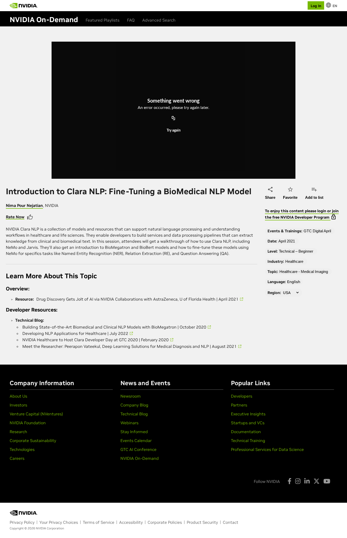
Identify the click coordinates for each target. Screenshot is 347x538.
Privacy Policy (22, 522)
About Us (18, 396)
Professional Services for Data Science (267, 449)
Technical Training (248, 440)
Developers (241, 396)
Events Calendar (136, 440)
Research (18, 431)
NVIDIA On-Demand (139, 458)
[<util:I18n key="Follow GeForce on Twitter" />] (316, 481)
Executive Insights (248, 413)
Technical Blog (134, 413)
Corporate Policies (165, 522)
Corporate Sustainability (33, 440)
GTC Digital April (317, 231)
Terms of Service (98, 522)
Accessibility (131, 522)
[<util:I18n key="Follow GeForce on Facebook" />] (289, 481)
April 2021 (286, 241)
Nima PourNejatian (24, 205)
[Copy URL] (173, 119)
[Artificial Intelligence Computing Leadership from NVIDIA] (24, 5)
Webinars (129, 422)
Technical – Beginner (296, 251)
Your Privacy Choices (58, 522)
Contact (230, 522)
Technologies (22, 449)
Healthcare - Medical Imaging (303, 271)
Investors (18, 404)
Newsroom (130, 396)
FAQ (131, 20)
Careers (17, 458)
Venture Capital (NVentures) (36, 413)
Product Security (202, 522)
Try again (174, 131)
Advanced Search (159, 20)
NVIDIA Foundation (28, 422)
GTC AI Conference (138, 449)
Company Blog (134, 404)
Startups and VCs (247, 422)
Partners (239, 404)
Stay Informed (134, 431)
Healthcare (294, 261)
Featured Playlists (102, 20)
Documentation (246, 431)
